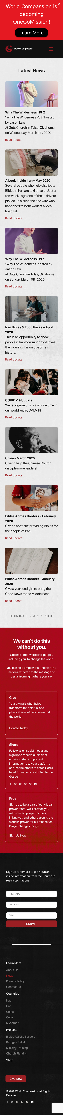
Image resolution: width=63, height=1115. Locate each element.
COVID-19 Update (18, 400)
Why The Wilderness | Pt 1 (25, 259)
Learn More (31, 32)
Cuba (9, 1017)
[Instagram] (12, 1102)
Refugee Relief (15, 1042)
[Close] (59, 4)
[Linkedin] (35, 784)
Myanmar (12, 1023)
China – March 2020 (20, 458)
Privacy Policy (15, 981)
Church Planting (16, 1053)
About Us (12, 970)
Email (9, 911)
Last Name (11, 900)
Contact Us (13, 987)
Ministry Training (17, 1048)
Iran (8, 1006)
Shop (9, 1060)
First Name (11, 889)
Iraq (8, 1000)
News (9, 975)
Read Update (13, 140)
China (10, 1012)
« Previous (17, 616)
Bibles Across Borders (20, 1036)
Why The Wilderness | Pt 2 (25, 112)
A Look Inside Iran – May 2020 (27, 180)
